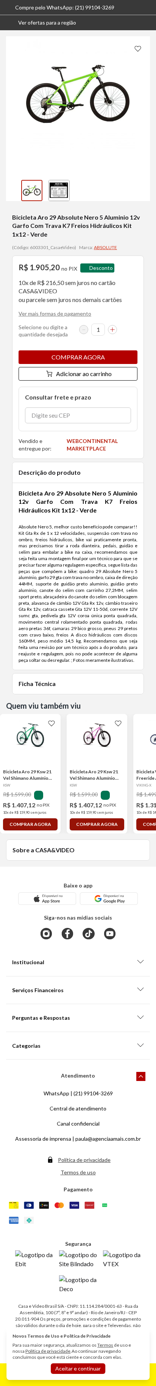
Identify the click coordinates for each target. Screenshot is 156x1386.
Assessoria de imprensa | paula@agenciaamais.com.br (78, 1138)
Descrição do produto (50, 472)
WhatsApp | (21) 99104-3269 (78, 1093)
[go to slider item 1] (59, 190)
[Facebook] (67, 934)
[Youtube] (110, 934)
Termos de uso (78, 1172)
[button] (41, 22)
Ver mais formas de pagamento (55, 313)
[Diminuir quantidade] (83, 329)
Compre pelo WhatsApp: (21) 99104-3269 (64, 7)
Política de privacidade (84, 1160)
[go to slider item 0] (31, 190)
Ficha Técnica (37, 683)
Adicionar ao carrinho (84, 373)
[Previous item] (13, 190)
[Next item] (142, 190)
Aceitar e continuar (78, 1368)
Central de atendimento (78, 1108)
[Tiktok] (89, 934)
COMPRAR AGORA (78, 357)
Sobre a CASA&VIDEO (43, 849)
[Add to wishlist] (138, 48)
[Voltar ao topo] (140, 1076)
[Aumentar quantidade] (112, 329)
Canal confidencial (78, 1123)
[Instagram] (46, 934)
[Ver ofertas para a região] (147, 23)
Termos (105, 1345)
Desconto (101, 268)
